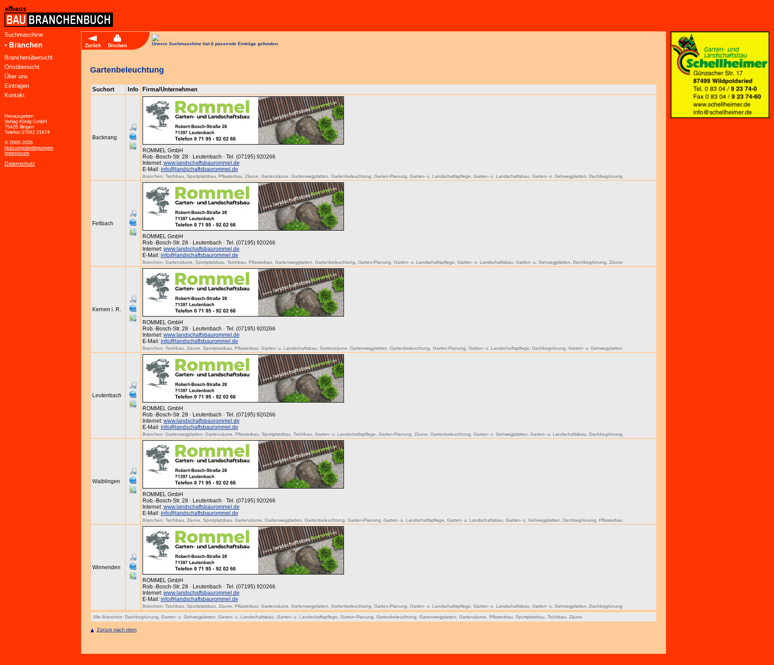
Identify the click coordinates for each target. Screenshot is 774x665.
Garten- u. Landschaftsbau (501, 176)
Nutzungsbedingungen (28, 147)
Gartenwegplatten (309, 176)
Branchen (26, 45)
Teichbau (174, 176)
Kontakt (14, 95)
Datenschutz (19, 164)
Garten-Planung (390, 176)
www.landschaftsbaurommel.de (201, 163)
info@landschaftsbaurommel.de (199, 169)
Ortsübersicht (21, 67)
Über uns (16, 76)
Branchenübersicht (28, 57)
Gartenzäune (274, 176)
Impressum (16, 153)
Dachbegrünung (606, 176)
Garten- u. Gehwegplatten (559, 176)
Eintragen (16, 85)
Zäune (251, 176)
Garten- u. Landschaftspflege (440, 176)
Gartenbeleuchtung (351, 176)
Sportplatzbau (201, 176)
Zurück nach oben (117, 629)
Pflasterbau (230, 176)
